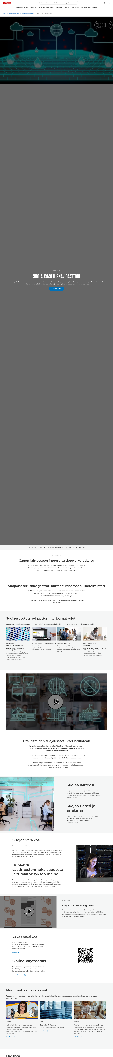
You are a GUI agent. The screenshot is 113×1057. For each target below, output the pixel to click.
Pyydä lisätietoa (56, 288)
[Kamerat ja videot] (28, 8)
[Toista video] (28, 911)
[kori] (108, 3)
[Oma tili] (104, 3)
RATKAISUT (56, 270)
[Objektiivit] (37, 8)
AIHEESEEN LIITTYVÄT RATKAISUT (53, 547)
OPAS (41, 1021)
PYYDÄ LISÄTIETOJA (78, 547)
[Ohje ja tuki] (79, 8)
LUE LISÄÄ (68, 547)
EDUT (40, 547)
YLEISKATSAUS (33, 547)
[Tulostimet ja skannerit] (54, 8)
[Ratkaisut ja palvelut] (69, 8)
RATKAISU (9, 1021)
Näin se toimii (66, 900)
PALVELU (76, 1021)
